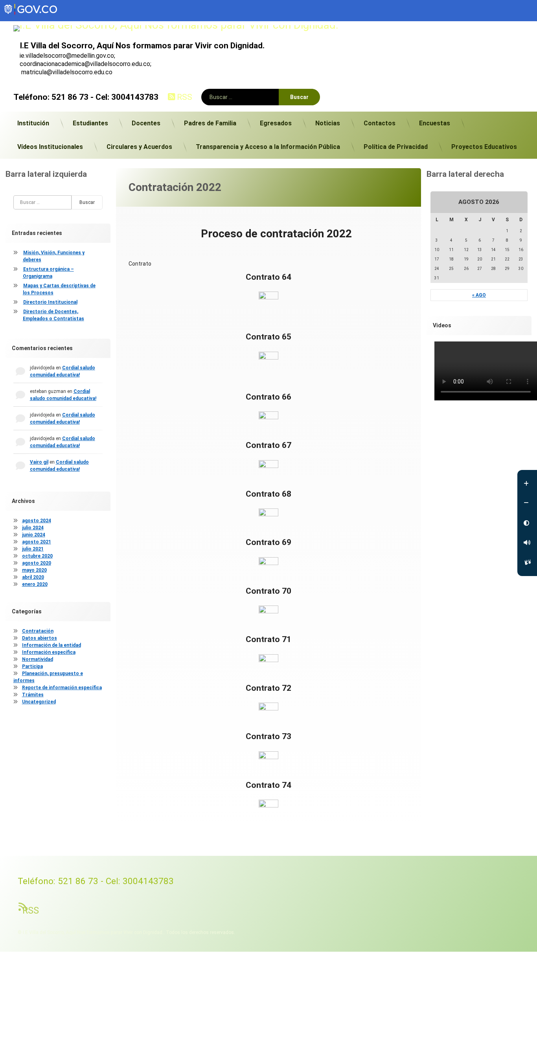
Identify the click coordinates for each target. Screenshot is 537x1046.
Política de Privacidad (396, 146)
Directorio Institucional (50, 302)
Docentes (146, 123)
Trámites (33, 694)
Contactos (379, 123)
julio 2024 (33, 527)
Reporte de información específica (62, 687)
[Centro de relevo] (527, 562)
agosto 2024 (36, 520)
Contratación (37, 631)
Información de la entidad (51, 645)
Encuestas (434, 123)
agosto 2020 (36, 563)
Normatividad (37, 659)
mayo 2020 (34, 570)
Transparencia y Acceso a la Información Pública (268, 146)
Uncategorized (39, 702)
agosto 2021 (36, 542)
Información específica (48, 652)
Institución (33, 123)
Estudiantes (90, 123)
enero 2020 (35, 584)
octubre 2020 (37, 556)
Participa (32, 666)
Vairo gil (39, 462)
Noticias (327, 123)
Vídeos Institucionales (50, 146)
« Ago (479, 295)
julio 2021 (33, 549)
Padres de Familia (210, 123)
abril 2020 (33, 577)
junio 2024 (33, 535)
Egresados (276, 123)
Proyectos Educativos (484, 146)
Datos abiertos (39, 638)
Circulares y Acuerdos (139, 146)
